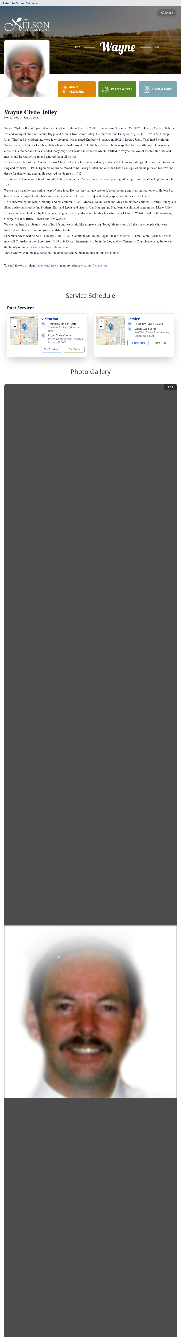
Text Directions (51, 349)
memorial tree (47, 265)
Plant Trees (74, 349)
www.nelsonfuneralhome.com (49, 247)
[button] (24, 327)
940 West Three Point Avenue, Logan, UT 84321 (66, 340)
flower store (100, 265)
